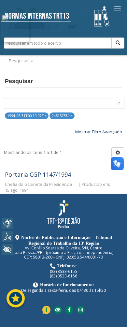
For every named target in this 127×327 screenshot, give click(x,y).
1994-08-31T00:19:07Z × (27, 115)
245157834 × (62, 115)
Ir (118, 103)
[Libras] (7, 223)
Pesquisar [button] (19, 61)
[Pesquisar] (117, 43)
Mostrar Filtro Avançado (98, 132)
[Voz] (7, 236)
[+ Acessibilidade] (7, 249)
